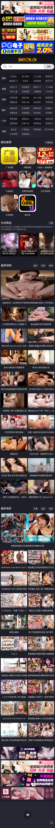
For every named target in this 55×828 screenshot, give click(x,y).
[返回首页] (51, 822)
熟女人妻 (13, 91)
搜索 (49, 66)
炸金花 (25, 81)
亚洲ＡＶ (13, 87)
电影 (4, 99)
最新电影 (6, 508)
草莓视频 (37, 129)
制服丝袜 (13, 102)
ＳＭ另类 (49, 91)
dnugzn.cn (27, 59)
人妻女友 (37, 119)
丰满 (35, 508)
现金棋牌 (37, 81)
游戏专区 (49, 76)
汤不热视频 (49, 129)
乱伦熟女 (37, 102)
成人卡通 (37, 97)
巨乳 (43, 265)
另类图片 (49, 112)
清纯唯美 (25, 112)
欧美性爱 (49, 97)
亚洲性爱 (13, 97)
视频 (4, 88)
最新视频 (6, 265)
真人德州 (25, 76)
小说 (4, 120)
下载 (51, 223)
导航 (4, 131)
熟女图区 (37, 112)
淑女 (43, 508)
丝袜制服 (25, 91)
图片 (4, 110)
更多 (51, 265)
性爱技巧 (49, 123)
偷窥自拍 (13, 108)
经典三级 (25, 102)
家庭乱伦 (25, 119)
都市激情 (13, 119)
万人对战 (37, 76)
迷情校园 (13, 123)
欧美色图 (37, 108)
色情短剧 (25, 134)
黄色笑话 (37, 123)
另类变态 (49, 102)
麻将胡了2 (13, 81)
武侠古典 (49, 119)
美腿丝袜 (13, 112)
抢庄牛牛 (49, 81)
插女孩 (13, 129)
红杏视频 (13, 134)
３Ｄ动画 (49, 87)
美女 (35, 265)
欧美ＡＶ (37, 87)
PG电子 (14, 76)
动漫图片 (49, 108)
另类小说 (25, 123)
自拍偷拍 (25, 87)
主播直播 (37, 91)
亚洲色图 (25, 108)
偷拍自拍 (25, 97)
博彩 (4, 78)
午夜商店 (25, 129)
